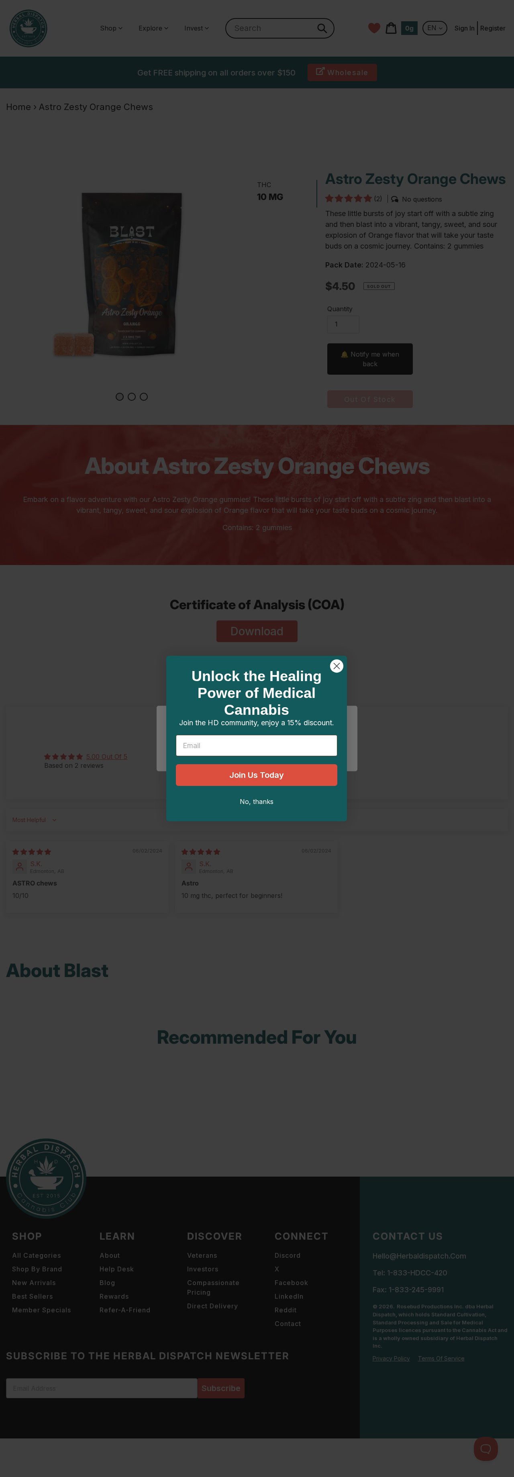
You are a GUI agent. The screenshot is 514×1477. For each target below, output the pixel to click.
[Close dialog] (337, 666)
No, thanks (256, 802)
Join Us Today (256, 775)
